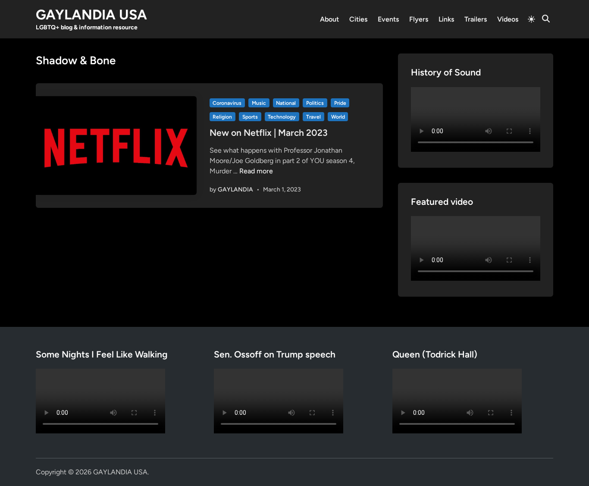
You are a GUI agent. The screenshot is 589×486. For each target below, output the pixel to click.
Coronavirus (227, 103)
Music (259, 103)
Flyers (418, 19)
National (286, 103)
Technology (282, 117)
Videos (507, 19)
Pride (340, 103)
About (329, 19)
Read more (256, 171)
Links (446, 19)
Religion (222, 117)
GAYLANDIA (235, 189)
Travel (313, 117)
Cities (358, 19)
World (338, 117)
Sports (250, 117)
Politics (315, 103)
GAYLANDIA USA (91, 14)
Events (388, 19)
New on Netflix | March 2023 (269, 132)
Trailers (475, 19)
